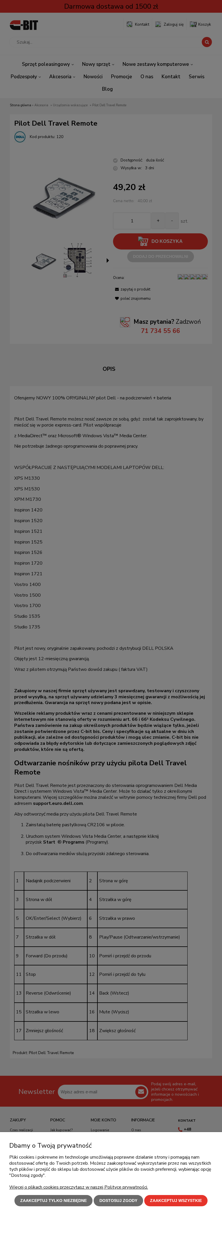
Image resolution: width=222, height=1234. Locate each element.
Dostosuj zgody (118, 1200)
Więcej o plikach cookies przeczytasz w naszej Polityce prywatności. (78, 1187)
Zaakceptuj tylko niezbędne (53, 1200)
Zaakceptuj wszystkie (176, 1200)
